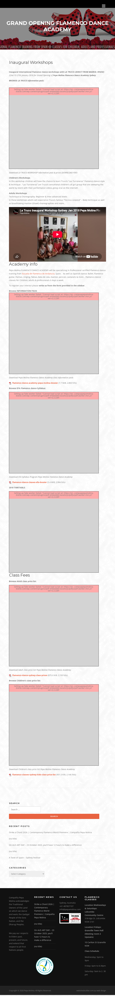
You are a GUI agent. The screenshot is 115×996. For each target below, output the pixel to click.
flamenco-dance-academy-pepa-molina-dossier (35, 383)
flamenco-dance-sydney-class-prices (29, 675)
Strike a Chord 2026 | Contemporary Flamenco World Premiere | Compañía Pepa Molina (50, 832)
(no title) (13, 838)
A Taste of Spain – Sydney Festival (24, 857)
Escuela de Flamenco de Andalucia (38, 273)
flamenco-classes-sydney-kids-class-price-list (34, 774)
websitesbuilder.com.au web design (91, 990)
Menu (103, 6)
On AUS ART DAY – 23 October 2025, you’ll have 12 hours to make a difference (45, 845)
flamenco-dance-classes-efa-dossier (29, 482)
